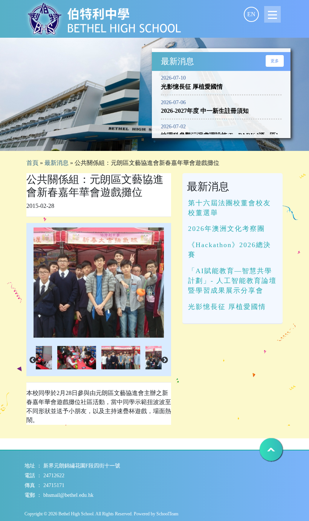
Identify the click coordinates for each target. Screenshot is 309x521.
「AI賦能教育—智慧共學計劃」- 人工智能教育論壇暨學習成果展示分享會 (232, 281)
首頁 (32, 163)
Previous (33, 360)
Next (164, 360)
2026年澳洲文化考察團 (226, 228)
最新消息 (56, 163)
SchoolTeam (167, 513)
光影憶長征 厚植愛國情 (227, 306)
